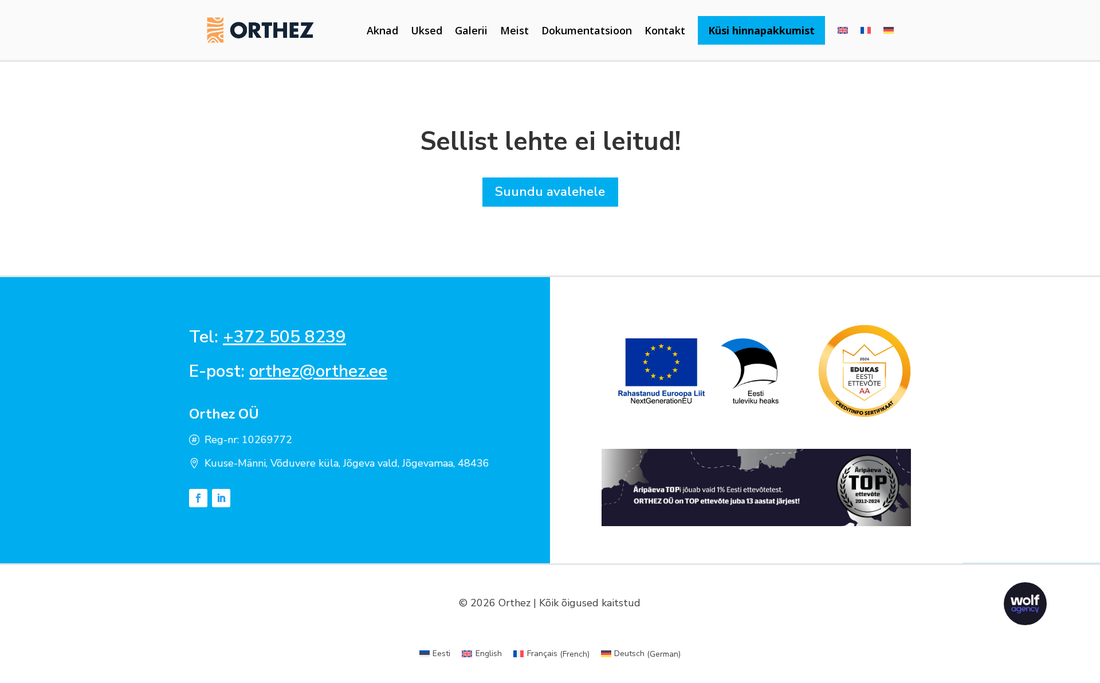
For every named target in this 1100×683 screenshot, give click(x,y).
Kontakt (665, 30)
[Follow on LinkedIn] (221, 498)
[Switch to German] (888, 30)
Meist (514, 30)
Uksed (426, 30)
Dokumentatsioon (586, 30)
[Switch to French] (866, 30)
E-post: (288, 371)
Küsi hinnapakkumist (761, 30)
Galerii (471, 30)
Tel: (267, 337)
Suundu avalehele (550, 191)
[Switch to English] (843, 30)
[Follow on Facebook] (198, 498)
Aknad (382, 30)
